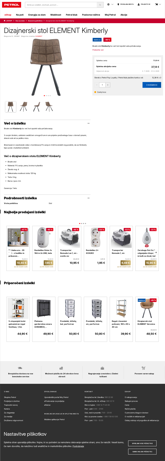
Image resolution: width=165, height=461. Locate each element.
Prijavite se (145, 4)
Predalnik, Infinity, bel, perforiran (68, 322)
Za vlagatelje (9, 413)
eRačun (47, 405)
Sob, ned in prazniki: (93, 413)
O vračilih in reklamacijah (135, 416)
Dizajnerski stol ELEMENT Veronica (146, 322)
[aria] (8, 21)
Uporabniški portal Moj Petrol (56, 397)
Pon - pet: (89, 409)
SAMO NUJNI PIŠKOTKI (142, 452)
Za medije (8, 416)
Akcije (124, 15)
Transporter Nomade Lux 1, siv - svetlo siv (69, 253)
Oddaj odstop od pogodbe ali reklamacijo (142, 420)
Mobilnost (55, 15)
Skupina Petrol (10, 397)
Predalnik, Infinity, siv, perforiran (94, 322)
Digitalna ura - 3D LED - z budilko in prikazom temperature (16, 253)
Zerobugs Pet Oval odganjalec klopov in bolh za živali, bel (146, 253)
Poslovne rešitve (91, 15)
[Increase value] (107, 85)
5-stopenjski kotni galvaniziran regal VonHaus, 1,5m (17, 324)
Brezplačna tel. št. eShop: (95, 401)
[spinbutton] (102, 85)
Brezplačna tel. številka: (94, 397)
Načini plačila (130, 409)
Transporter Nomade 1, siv (118, 251)
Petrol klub (71, 15)
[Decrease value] (96, 85)
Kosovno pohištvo (35, 21)
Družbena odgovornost (13, 420)
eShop (7, 15)
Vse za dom (20, 21)
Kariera (7, 409)
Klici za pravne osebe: (94, 416)
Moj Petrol (110, 15)
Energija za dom (37, 15)
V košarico (151, 85)
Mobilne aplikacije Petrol (54, 419)
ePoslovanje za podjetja (54, 401)
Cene (127, 405)
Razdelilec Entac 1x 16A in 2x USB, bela (43, 251)
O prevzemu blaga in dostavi (136, 413)
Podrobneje (78, 446)
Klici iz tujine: (90, 405)
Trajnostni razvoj (11, 405)
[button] (9, 252)
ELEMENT (39, 36)
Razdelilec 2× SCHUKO (92, 251)
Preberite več (98, 50)
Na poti (20, 15)
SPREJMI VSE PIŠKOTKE (142, 443)
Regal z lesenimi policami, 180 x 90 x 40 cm (121, 324)
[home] (11, 5)
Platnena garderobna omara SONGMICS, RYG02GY (43, 324)
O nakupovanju (131, 397)
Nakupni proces (131, 401)
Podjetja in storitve (12, 401)
